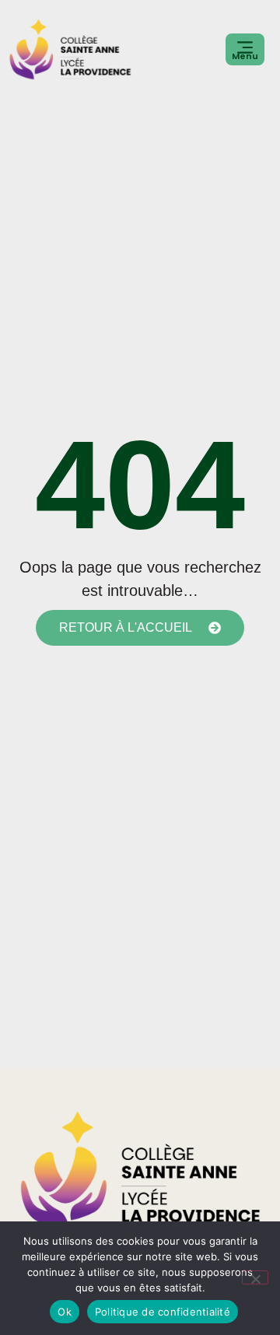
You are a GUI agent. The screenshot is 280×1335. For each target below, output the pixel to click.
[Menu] (245, 47)
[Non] (255, 1277)
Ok (65, 1311)
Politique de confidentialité (162, 1311)
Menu (245, 56)
